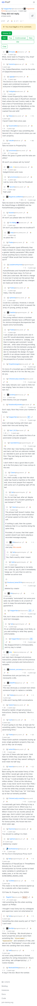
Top (10, 38)
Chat (4, 46)
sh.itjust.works (6, 16)
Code (4, 998)
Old (17, 42)
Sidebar (6, 33)
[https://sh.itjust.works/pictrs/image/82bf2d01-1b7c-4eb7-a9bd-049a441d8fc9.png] (32, 15)
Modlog (5, 986)
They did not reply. (10, 13)
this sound (17, 547)
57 (4, 21)
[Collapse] (3, 51)
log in (15, 27)
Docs (4, 994)
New (30, 38)
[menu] (33, 2)
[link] (8, 21)
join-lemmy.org (7, 1002)
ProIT (7, 2)
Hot (4, 38)
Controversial (20, 38)
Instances (5, 990)
